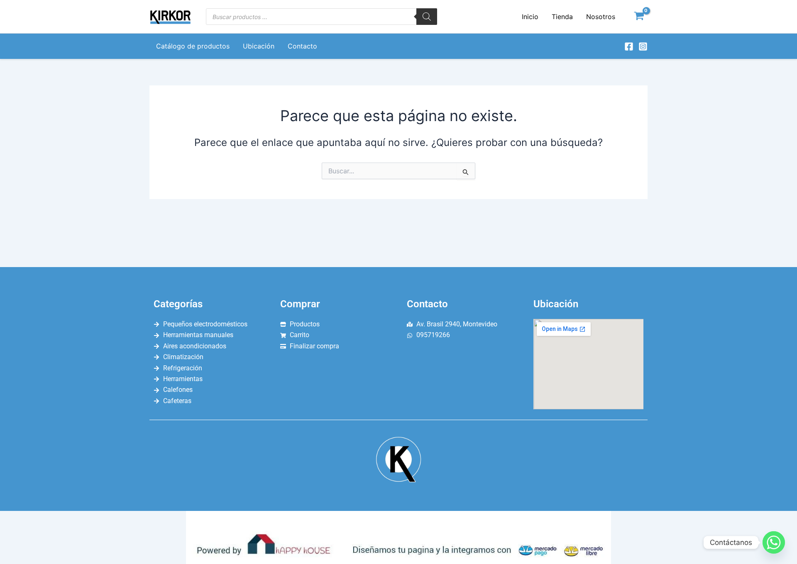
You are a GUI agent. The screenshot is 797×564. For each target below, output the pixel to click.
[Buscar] (426, 16)
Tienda (562, 16)
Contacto (302, 46)
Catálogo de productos (193, 46)
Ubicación (258, 46)
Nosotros (600, 16)
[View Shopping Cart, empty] (639, 16)
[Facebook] (628, 46)
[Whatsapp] (774, 542)
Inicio (530, 16)
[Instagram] (643, 46)
